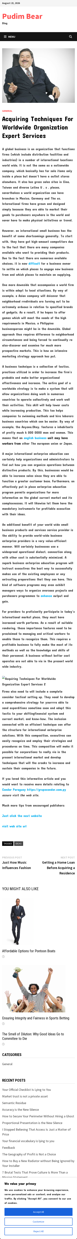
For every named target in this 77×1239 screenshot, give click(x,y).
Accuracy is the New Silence (20, 1109)
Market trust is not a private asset (25, 1096)
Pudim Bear (22, 16)
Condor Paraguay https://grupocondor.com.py (34, 789)
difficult (34, 263)
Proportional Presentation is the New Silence (32, 1123)
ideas (19, 843)
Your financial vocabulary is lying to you (28, 1141)
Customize (38, 1221)
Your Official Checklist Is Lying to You (26, 1090)
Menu (11, 36)
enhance (46, 596)
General (7, 111)
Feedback (8, 1148)
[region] (38, 1208)
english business (35, 438)
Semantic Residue (14, 1103)
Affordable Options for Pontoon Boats (28, 951)
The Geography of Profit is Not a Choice (29, 1154)
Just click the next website (22, 816)
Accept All (38, 1212)
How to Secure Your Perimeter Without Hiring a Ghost (38, 1116)
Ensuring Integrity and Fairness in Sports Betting (35, 1018)
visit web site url (14, 826)
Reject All (38, 1231)
